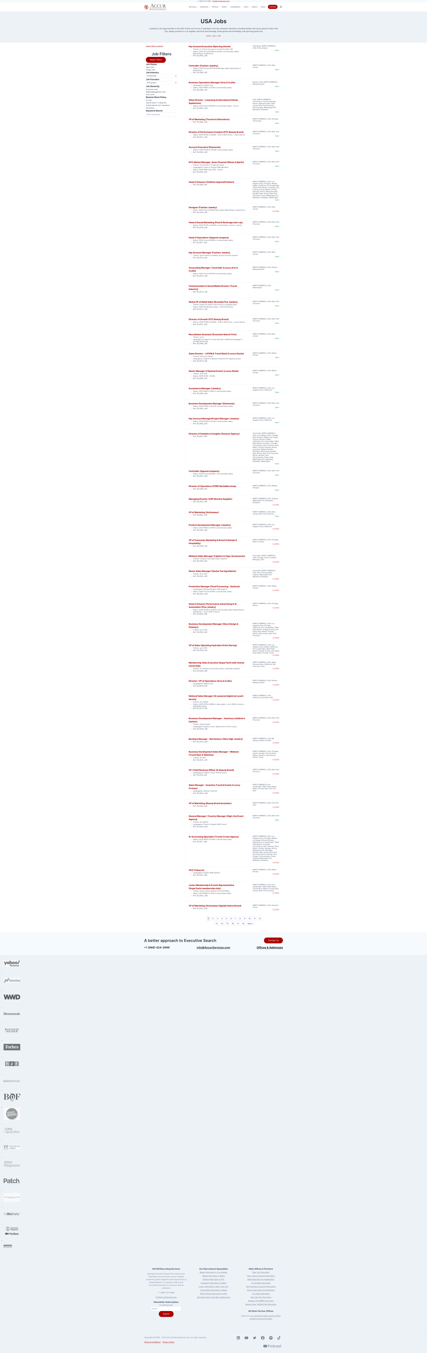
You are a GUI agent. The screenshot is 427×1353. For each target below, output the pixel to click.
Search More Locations (154, 46)
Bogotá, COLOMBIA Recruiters (261, 1301)
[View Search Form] (281, 7)
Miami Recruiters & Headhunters (260, 1279)
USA (219, 36)
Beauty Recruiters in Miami (213, 1276)
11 (255, 918)
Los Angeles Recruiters (261, 1283)
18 (243, 923)
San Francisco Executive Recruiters (261, 1286)
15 (227, 923)
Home (208, 36)
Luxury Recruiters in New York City (213, 1286)
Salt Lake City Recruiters (261, 1297)
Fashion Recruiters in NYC (213, 1279)
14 (222, 923)
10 (250, 918)
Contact (272, 7)
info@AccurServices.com (221, 1)
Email (166, 1305)
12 (260, 918)
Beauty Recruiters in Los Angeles (213, 1272)
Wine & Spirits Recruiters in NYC (213, 1294)
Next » (250, 923)
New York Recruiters (261, 1272)
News (263, 7)
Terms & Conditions (152, 1342)
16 (233, 923)
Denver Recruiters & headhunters (261, 1290)
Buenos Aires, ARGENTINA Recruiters (260, 1304)
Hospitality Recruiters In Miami (213, 1283)
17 (238, 923)
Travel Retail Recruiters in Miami (213, 1290)
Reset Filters (156, 60)
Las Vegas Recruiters (261, 1294)
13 (217, 923)
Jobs (214, 36)
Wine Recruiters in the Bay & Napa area (213, 1297)
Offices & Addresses (270, 947)
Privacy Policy (168, 1342)
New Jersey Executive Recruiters (261, 1276)
